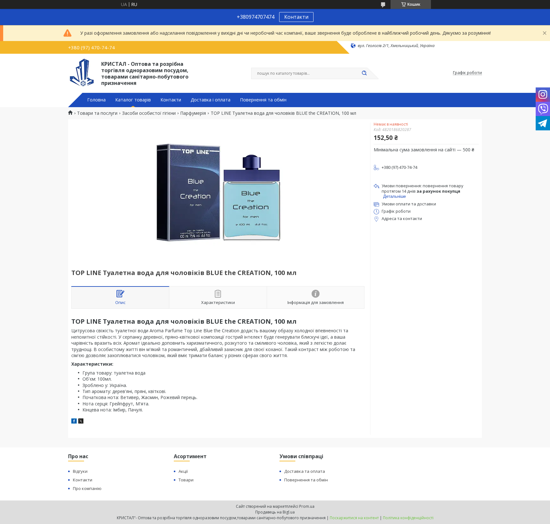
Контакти (296, 16)
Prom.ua (306, 506)
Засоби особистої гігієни (149, 113)
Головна (96, 100)
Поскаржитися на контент (354, 518)
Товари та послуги (97, 113)
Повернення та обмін (263, 100)
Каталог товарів (133, 100)
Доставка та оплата (304, 471)
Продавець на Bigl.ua (275, 512)
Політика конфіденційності (408, 518)
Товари (186, 480)
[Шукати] (364, 73)
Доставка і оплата (210, 100)
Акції (183, 471)
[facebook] (74, 422)
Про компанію (87, 488)
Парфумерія (193, 113)
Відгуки (80, 471)
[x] (80, 422)
